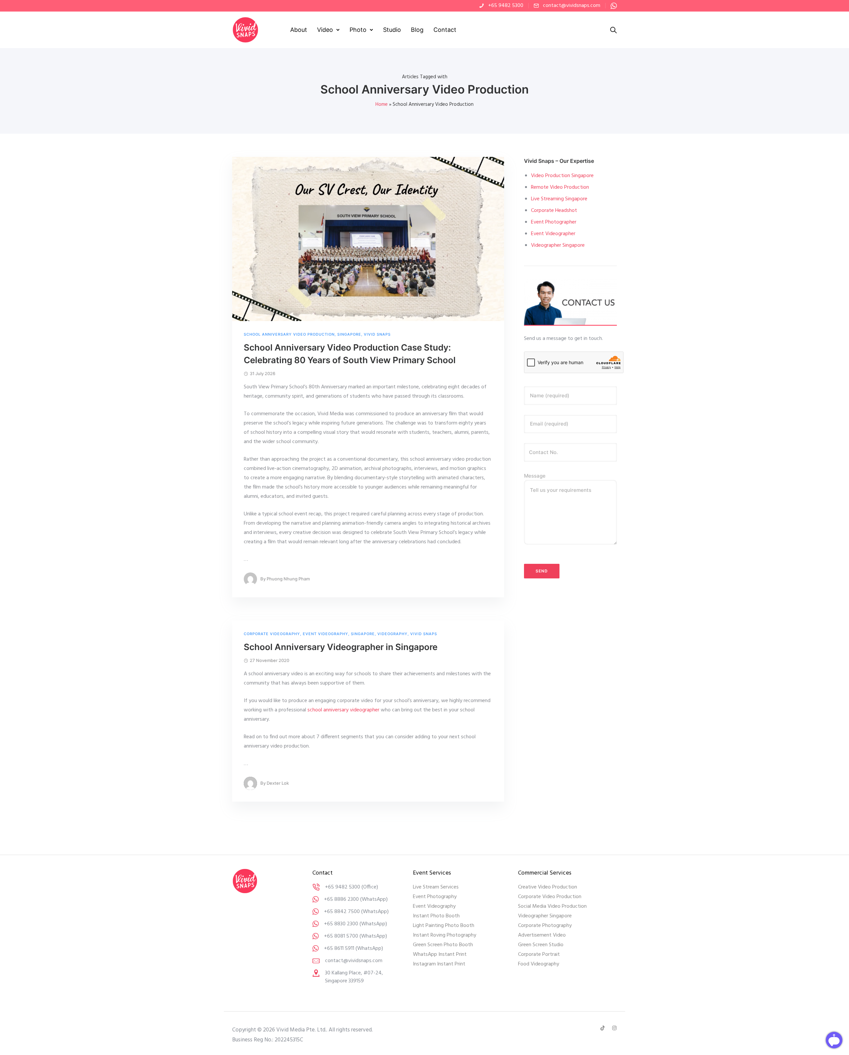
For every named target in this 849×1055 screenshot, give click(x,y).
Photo (358, 29)
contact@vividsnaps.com (571, 5)
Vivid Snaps (377, 334)
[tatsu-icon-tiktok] (603, 1028)
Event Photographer (553, 222)
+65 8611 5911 (339, 948)
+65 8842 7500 (342, 911)
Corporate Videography (272, 634)
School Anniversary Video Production (289, 334)
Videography (392, 634)
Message (535, 476)
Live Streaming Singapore (559, 199)
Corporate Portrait (539, 954)
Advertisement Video (542, 935)
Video (325, 29)
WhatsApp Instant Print (440, 954)
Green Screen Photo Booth (443, 945)
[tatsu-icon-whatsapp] (614, 5)
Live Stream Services (436, 887)
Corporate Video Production (549, 896)
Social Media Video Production (552, 906)
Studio (392, 29)
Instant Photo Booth (436, 916)
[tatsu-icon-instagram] (614, 1028)
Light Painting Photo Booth (443, 925)
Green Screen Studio (540, 945)
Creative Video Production (547, 887)
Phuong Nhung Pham (288, 578)
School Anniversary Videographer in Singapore (340, 647)
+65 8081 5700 (341, 936)
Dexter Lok (278, 783)
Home (381, 104)
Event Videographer (553, 234)
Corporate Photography (545, 925)
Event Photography (435, 896)
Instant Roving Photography (444, 935)
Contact (444, 29)
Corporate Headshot (554, 210)
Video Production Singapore (562, 175)
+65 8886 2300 (341, 899)
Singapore (349, 334)
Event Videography (325, 634)
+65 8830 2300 (341, 924)
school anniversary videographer (343, 710)
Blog (417, 29)
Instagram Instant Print (439, 964)
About (298, 29)
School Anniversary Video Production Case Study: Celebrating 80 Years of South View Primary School (350, 353)
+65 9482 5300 (505, 5)
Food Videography (538, 964)
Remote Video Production (560, 187)
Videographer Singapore (558, 245)
